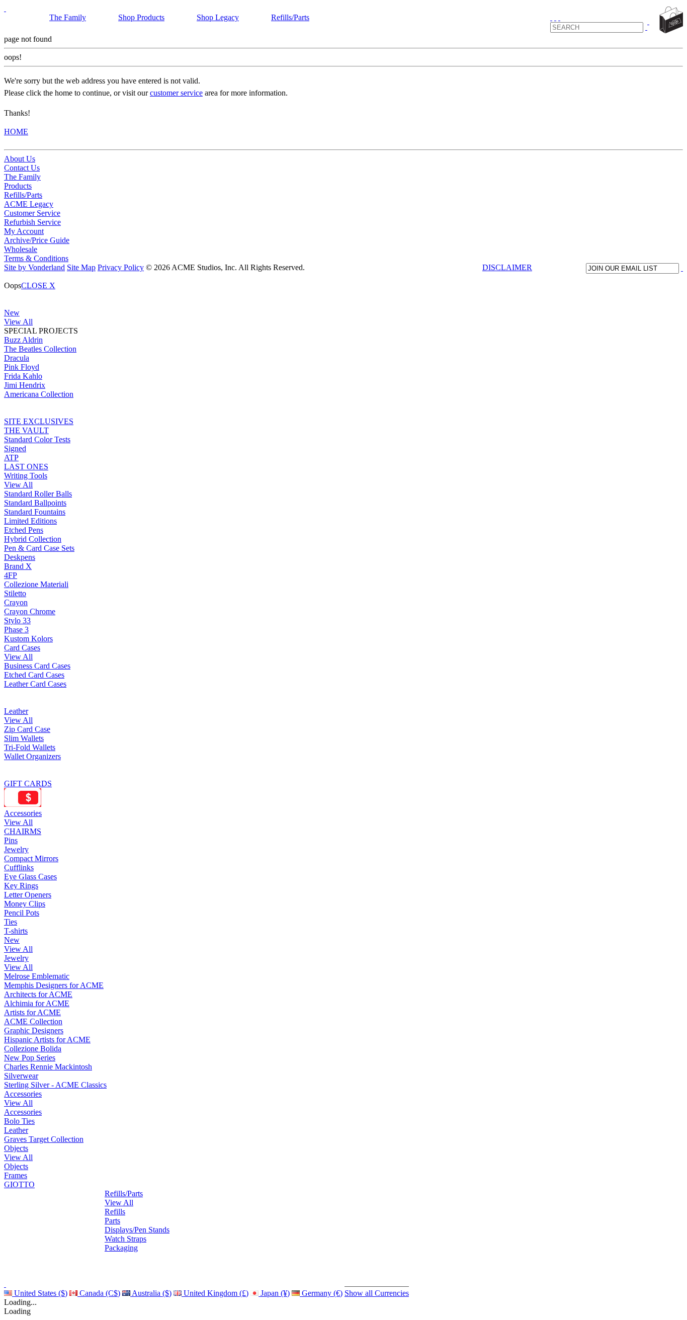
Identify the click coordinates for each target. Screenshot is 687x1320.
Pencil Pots (21, 913)
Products (18, 186)
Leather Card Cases (35, 684)
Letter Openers (27, 894)
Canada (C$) (98, 1293)
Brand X (18, 566)
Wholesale (20, 249)
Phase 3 (16, 629)
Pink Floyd (21, 367)
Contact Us (22, 167)
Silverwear (21, 1075)
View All (18, 321)
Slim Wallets (24, 738)
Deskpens (19, 557)
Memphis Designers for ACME (54, 985)
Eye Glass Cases (30, 876)
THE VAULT (26, 430)
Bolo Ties (19, 1121)
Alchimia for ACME (36, 1003)
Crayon (16, 602)
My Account (24, 231)
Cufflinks (19, 867)
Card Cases (22, 647)
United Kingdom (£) (215, 1293)
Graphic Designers (33, 1030)
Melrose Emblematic (36, 976)
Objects (16, 1148)
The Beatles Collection (40, 349)
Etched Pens (23, 530)
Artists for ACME (32, 1012)
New (12, 312)
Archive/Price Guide (36, 240)
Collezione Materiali (36, 584)
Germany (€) (321, 1293)
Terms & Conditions (36, 258)
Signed (15, 448)
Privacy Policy (121, 267)
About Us (19, 158)
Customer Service (32, 213)
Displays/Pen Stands (137, 1229)
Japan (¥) (274, 1293)
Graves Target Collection (43, 1139)
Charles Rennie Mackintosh (48, 1066)
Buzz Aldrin (23, 340)
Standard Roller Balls (38, 493)
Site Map (81, 267)
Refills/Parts (290, 17)
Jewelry (16, 849)
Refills (115, 1211)
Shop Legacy (218, 17)
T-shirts (16, 931)
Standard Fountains (34, 512)
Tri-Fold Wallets (29, 747)
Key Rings (21, 885)
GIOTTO (19, 1184)
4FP (10, 575)
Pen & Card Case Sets (39, 548)
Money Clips (24, 903)
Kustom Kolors (28, 638)
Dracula (16, 358)
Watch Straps (125, 1238)
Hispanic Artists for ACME (47, 1039)
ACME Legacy (28, 204)
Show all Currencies (377, 1293)
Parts (112, 1220)
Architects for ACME (38, 994)
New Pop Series (29, 1057)
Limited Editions (30, 521)
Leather (16, 711)
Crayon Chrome (29, 611)
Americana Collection (38, 394)
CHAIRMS (22, 831)
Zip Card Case (27, 729)
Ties (10, 922)
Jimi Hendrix (24, 385)
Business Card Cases (37, 666)
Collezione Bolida (32, 1048)
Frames (15, 1175)
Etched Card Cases (34, 675)
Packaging (121, 1248)
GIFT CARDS (28, 783)
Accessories (23, 813)
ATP (11, 457)
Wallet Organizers (32, 756)
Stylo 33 (17, 620)
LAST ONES (26, 466)
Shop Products (141, 17)
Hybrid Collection (32, 539)
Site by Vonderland (34, 267)
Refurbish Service (32, 222)
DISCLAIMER (507, 267)
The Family (67, 17)
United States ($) (39, 1293)
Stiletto (15, 593)
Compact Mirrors (31, 858)
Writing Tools (25, 475)
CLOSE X (38, 285)
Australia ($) (150, 1293)
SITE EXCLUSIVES (38, 421)
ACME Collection (33, 1021)
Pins (11, 840)
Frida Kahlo (23, 376)
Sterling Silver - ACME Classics (55, 1085)
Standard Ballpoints (35, 503)
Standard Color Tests (37, 439)
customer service (176, 93)
